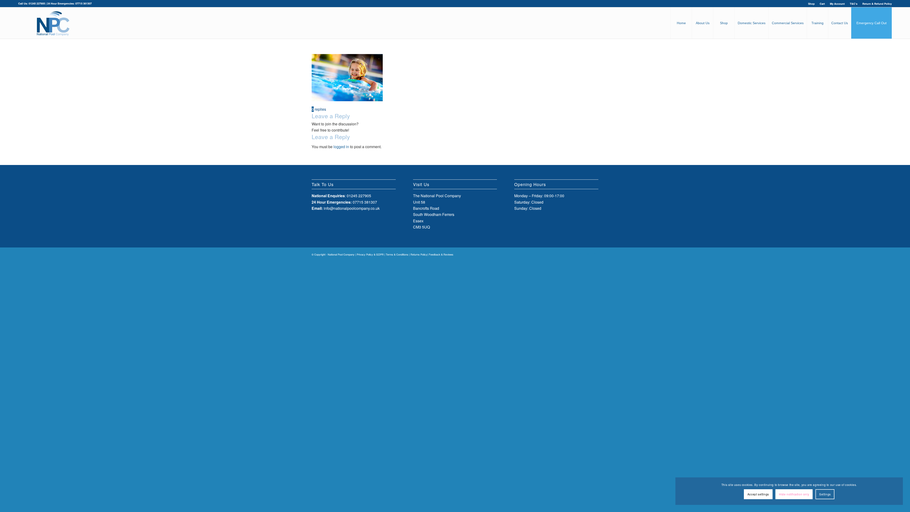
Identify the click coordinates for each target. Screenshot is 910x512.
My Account (837, 3)
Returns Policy (418, 254)
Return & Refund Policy (877, 3)
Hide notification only (794, 494)
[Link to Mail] (594, 253)
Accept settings (758, 494)
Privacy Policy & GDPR (370, 254)
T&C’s (853, 3)
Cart (822, 3)
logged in (341, 146)
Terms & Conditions (397, 254)
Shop (811, 3)
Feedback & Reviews (441, 254)
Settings (825, 494)
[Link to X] (587, 253)
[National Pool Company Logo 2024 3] (53, 23)
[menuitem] (811, 3)
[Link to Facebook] (580, 253)
